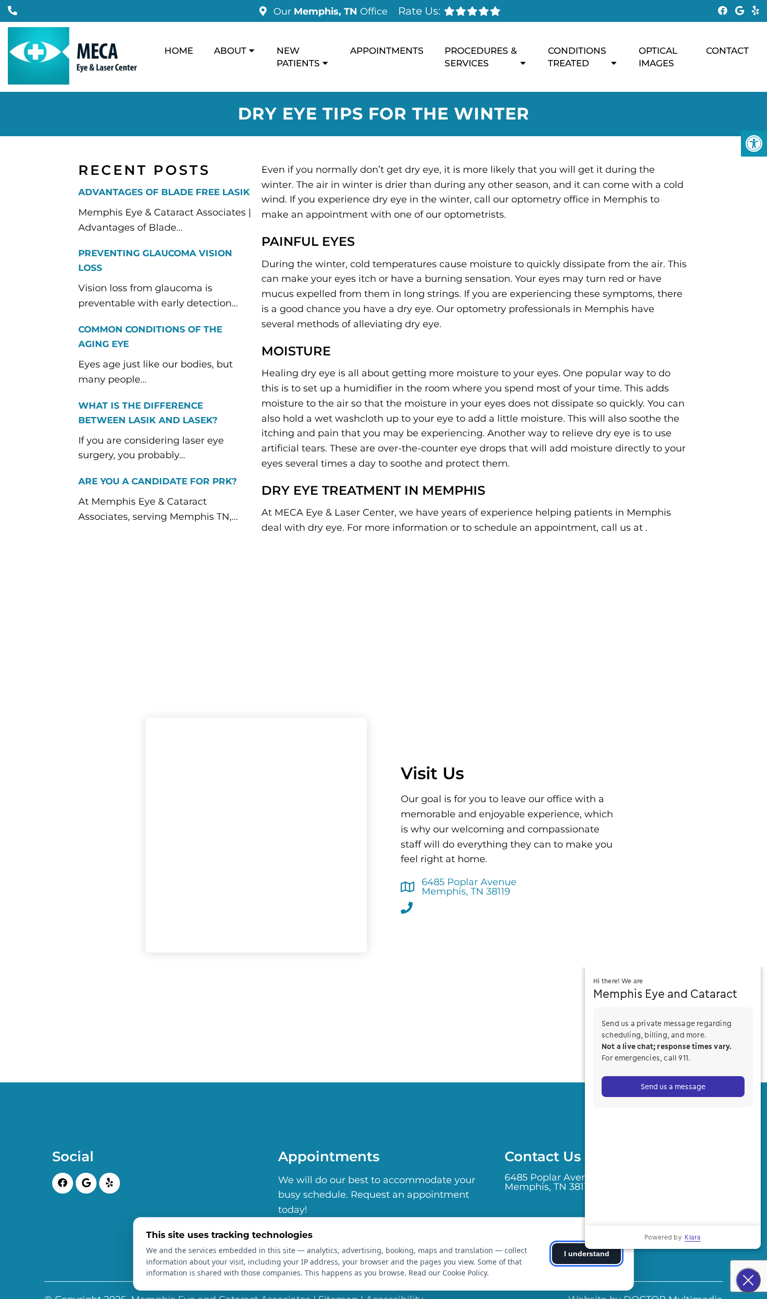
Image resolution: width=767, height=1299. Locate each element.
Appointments (387, 50)
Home (178, 50)
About (230, 50)
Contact (727, 50)
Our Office (329, 11)
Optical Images (658, 56)
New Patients (298, 56)
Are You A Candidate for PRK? (157, 481)
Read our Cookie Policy (448, 1273)
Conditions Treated (577, 56)
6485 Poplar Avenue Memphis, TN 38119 (469, 886)
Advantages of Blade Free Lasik (164, 192)
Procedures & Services (481, 56)
